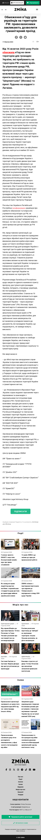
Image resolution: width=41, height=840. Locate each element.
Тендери (20, 795)
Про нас (20, 777)
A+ (38, 41)
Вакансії (20, 792)
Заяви (20, 680)
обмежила (8, 52)
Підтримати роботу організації (21, 817)
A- (34, 41)
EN (5, 9)
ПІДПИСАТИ (20, 511)
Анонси (20, 782)
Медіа (6, 3)
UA (2, 9)
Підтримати (34, 3)
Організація (17, 3)
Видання (20, 787)
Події (20, 533)
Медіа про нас (20, 604)
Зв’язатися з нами (21, 823)
